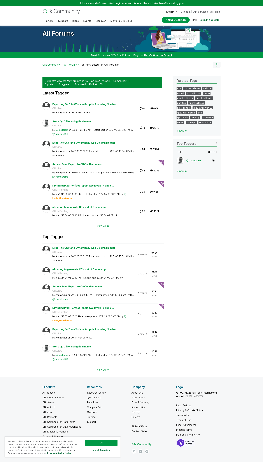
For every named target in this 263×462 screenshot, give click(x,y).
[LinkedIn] (140, 451)
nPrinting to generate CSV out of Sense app (79, 207)
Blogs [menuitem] (75, 20)
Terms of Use (183, 420)
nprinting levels (196, 103)
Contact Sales (139, 431)
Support (91, 421)
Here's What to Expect (158, 55)
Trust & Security (140, 402)
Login (118, 3)
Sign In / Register (210, 19)
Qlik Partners (94, 397)
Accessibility (138, 407)
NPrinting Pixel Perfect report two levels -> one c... (83, 185)
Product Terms (184, 429)
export (180, 93)
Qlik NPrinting (60, 189)
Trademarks (182, 415)
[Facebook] (147, 451)
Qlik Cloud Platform (53, 397)
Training (91, 416)
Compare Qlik (94, 407)
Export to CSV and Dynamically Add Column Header (83, 142)
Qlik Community (51, 64)
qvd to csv (182, 117)
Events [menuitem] (87, 20)
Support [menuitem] (63, 20)
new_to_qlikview (204, 98)
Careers (136, 416)
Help (194, 19)
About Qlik (137, 392)
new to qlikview (185, 98)
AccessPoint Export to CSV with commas (77, 164)
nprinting (181, 103)
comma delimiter (192, 88)
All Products (49, 392)
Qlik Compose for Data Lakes (58, 421)
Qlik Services (200, 11)
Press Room (138, 397)
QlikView (57, 108)
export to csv (193, 93)
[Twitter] (134, 451)
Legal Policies (183, 405)
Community (119, 80)
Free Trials (92, 402)
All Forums (58, 33)
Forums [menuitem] (49, 20)
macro (206, 93)
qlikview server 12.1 (202, 107)
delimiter (207, 88)
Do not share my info (188, 434)
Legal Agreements (186, 424)
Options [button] (217, 65)
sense (180, 122)
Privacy (136, 412)
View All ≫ (103, 225)
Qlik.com (186, 11)
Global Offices (139, 426)
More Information (101, 450)
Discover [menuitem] (101, 20)
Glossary (92, 412)
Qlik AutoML (49, 407)
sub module (205, 122)
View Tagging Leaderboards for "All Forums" (196, 142)
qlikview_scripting (186, 112)
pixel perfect (183, 107)
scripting (195, 117)
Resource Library (96, 392)
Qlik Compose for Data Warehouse (61, 426)
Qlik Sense (48, 402)
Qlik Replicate (49, 416)
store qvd (191, 122)
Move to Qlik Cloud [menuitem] (121, 20)
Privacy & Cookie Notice (189, 410)
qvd (200, 112)
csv (179, 88)
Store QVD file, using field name (71, 121)
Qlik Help (215, 11)
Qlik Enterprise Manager (55, 431)
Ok (101, 442)
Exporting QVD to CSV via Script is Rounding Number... (85, 104)
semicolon (208, 117)
